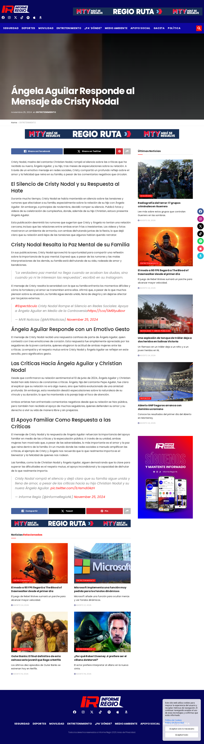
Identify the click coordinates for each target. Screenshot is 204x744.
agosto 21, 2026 (83, 605)
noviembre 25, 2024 (21, 112)
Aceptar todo (181, 734)
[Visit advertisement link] (102, 136)
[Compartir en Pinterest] (119, 151)
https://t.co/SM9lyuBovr (106, 311)
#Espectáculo (26, 306)
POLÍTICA (174, 28)
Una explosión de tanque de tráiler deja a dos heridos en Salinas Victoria (165, 339)
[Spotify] (29, 18)
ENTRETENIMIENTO (69, 28)
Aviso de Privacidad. (126, 732)
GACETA (159, 28)
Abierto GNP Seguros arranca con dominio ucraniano (160, 407)
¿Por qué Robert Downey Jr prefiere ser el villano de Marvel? (100, 658)
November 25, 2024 (82, 319)
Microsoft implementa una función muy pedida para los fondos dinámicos (100, 589)
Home (14, 122)
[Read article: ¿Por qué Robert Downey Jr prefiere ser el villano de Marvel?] (102, 632)
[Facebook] (4, 18)
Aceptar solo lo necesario (181, 728)
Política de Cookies (173, 720)
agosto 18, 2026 (83, 674)
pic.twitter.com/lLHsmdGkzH (73, 488)
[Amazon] (41, 18)
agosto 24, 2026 (21, 605)
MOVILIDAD (45, 28)
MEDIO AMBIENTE (116, 28)
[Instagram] (10, 18)
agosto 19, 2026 (20, 674)
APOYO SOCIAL (140, 28)
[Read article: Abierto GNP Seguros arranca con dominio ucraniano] (165, 381)
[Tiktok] (23, 18)
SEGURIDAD (10, 28)
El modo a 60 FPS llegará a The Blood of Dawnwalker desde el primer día (36, 589)
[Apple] (35, 18)
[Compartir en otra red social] (127, 151)
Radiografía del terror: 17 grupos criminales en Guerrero (159, 204)
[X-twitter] (16, 18)
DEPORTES (28, 28)
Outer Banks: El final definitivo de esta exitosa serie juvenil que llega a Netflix (36, 658)
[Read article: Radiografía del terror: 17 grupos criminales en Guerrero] (165, 179)
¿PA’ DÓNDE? (93, 28)
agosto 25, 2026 (147, 220)
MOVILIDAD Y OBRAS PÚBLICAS (155, 331)
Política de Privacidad (174, 723)
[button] (199, 28)
